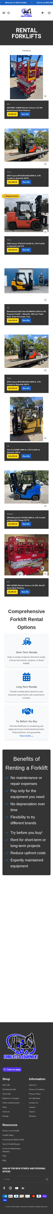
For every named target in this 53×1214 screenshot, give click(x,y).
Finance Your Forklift (10, 1131)
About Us (32, 1085)
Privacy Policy (35, 1094)
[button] (43, 13)
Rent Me (25, 114)
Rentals (5, 1116)
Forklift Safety (8, 1135)
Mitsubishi (10, 514)
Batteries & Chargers (10, 1098)
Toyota (9, 172)
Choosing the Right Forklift (13, 1140)
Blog (4, 1160)
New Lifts (6, 1085)
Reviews (32, 1116)
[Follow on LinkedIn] (23, 1188)
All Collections (34, 1098)
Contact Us (33, 1103)
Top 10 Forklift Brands (11, 1144)
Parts (4, 1107)
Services (6, 1112)
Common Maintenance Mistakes (11, 1150)
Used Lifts (6, 1094)
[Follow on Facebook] (4, 1188)
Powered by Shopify (26, 1207)
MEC (8, 104)
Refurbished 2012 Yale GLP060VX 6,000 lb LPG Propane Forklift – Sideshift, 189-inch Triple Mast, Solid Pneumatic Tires (26, 314)
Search (32, 1112)
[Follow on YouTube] (16, 1188)
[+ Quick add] (45, 96)
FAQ (4, 1156)
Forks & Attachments (10, 1103)
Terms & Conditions (37, 1089)
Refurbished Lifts (9, 1089)
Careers (32, 1107)
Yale (8, 307)
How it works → (26, 736)
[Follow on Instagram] (10, 1188)
